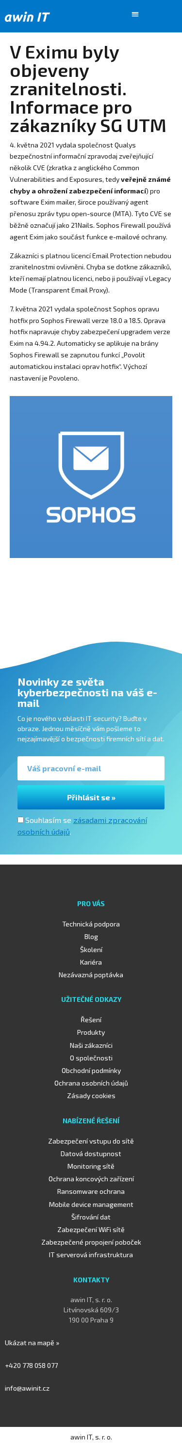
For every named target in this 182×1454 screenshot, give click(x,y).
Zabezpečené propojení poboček (91, 1242)
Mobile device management (91, 1204)
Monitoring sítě (91, 1166)
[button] (135, 13)
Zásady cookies (91, 1095)
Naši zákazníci (91, 1045)
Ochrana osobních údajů (91, 1083)
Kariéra (91, 962)
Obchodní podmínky (91, 1070)
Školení (91, 949)
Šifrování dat (91, 1217)
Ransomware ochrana (91, 1191)
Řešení (91, 1019)
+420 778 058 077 (31, 1365)
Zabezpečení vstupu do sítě (91, 1141)
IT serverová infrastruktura (91, 1254)
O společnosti (91, 1058)
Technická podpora (91, 924)
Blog (91, 936)
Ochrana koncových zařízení (91, 1179)
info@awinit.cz (27, 1388)
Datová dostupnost (91, 1153)
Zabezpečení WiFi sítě (91, 1229)
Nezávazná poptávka (91, 974)
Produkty (91, 1032)
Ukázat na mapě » (32, 1342)
